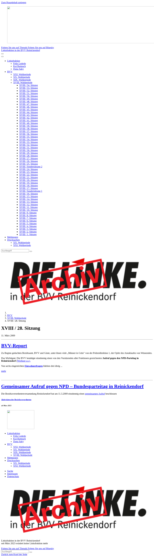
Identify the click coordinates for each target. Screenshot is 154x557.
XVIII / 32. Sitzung (28, 145)
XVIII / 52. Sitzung (28, 90)
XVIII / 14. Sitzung (28, 199)
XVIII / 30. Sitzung (28, 150)
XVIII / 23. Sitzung (28, 172)
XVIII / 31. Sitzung (28, 147)
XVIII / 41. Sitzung (28, 120)
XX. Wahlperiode (21, 77)
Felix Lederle (19, 63)
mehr (3, 371)
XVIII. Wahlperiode (22, 82)
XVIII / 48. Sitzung (28, 101)
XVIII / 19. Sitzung (28, 183)
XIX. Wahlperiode (22, 80)
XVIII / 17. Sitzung (28, 188)
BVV (9, 71)
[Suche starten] (31, 251)
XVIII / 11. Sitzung (28, 207)
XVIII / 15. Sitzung (28, 196)
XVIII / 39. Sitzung (28, 126)
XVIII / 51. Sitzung (28, 93)
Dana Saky (18, 69)
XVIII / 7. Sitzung (28, 218)
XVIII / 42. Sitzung (28, 117)
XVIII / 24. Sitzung (28, 169)
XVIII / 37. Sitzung (28, 131)
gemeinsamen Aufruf (95, 393)
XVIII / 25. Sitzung (28, 164)
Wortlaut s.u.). (24, 361)
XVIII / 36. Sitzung (28, 134)
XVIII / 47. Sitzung (28, 104)
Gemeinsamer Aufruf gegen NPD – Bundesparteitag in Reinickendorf (72, 386)
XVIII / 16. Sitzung (28, 193)
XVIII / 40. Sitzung (28, 123)
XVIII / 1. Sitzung (28, 234)
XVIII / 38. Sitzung (28, 128)
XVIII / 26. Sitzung (28, 161)
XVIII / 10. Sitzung (28, 210)
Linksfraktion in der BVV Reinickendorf (20, 50)
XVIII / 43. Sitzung (28, 115)
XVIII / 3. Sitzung (28, 229)
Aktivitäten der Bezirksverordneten (16, 399)
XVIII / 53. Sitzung (28, 88)
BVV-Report (14, 345)
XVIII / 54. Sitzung (28, 85)
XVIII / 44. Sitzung (28, 112)
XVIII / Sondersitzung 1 (30, 191)
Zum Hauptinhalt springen (13, 2)
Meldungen (12, 237)
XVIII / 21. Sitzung (28, 177)
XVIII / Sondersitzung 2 (30, 166)
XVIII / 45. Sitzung (28, 109)
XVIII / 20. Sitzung (28, 180)
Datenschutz (13, 476)
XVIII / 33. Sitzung (28, 142)
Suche (10, 471)
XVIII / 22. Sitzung (28, 174)
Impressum (12, 473)
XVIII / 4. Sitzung (28, 226)
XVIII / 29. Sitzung (28, 153)
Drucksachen (13, 240)
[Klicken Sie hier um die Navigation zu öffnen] (2, 56)
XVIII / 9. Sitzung (28, 212)
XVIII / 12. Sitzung (28, 204)
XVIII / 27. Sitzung (28, 158)
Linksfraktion (13, 61)
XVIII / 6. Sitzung (28, 221)
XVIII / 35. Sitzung (28, 136)
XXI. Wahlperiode (22, 74)
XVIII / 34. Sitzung (28, 139)
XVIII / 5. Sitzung (28, 223)
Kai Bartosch (19, 66)
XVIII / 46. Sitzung (28, 107)
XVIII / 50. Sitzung (28, 96)
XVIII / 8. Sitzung (28, 215)
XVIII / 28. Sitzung (28, 155)
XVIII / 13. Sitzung (28, 202)
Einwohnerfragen (34, 366)
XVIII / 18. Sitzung (28, 185)
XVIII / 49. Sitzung (28, 99)
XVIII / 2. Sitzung (28, 231)
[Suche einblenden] (2, 53)
